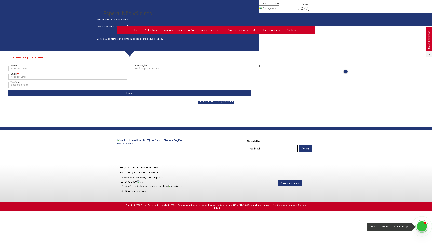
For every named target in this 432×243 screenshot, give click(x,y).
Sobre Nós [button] (151, 30)
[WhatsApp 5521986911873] (422, 226)
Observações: (141, 65)
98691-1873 (129, 185)
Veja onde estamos (290, 183)
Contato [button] (291, 30)
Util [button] (255, 30)
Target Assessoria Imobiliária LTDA (158, 205)
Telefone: (16, 82)
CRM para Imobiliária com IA (260, 205)
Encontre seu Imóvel (211, 30)
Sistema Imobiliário (229, 205)
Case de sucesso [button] (236, 30)
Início (137, 30)
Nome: (14, 65)
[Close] (346, 71)
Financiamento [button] (271, 30)
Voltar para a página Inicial (217, 101)
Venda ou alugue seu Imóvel (179, 30)
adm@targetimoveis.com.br (135, 191)
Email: (15, 73)
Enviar (129, 93)
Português (268, 8)
